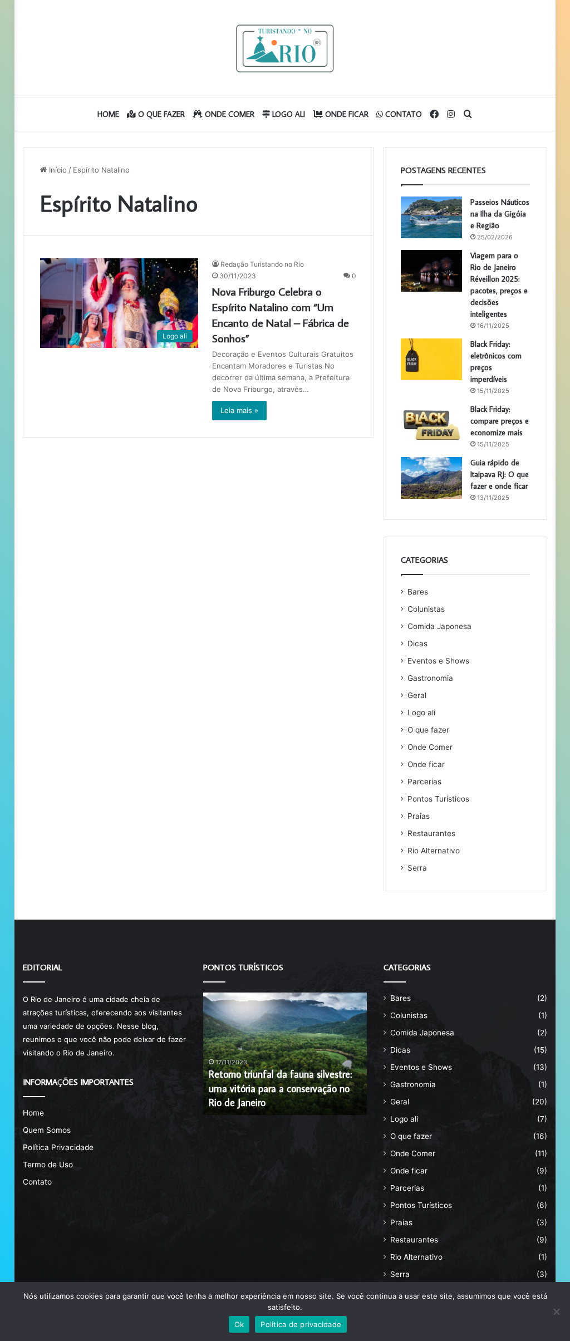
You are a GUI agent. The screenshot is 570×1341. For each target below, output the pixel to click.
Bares (417, 591)
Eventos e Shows (438, 660)
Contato (402, 114)
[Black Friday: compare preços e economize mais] (431, 424)
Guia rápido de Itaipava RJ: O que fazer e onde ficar (499, 474)
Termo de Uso (48, 1164)
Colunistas (426, 609)
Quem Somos (47, 1130)
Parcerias (424, 781)
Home (108, 114)
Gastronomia (430, 678)
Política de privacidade (301, 1324)
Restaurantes (431, 833)
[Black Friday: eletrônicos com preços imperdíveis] (431, 359)
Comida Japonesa (439, 626)
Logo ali (287, 114)
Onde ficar (345, 114)
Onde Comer (228, 114)
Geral (416, 695)
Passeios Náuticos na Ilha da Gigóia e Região (499, 213)
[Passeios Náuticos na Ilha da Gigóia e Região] (431, 217)
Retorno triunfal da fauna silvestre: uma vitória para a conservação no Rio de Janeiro (280, 1088)
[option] (285, 1054)
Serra (417, 867)
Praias (418, 816)
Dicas (417, 643)
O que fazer (160, 114)
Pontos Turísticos (438, 798)
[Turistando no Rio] (285, 48)
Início (57, 169)
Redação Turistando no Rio (262, 264)
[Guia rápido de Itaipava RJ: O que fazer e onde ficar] (431, 478)
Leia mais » (239, 410)
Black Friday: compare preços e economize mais (499, 421)
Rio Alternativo (433, 850)
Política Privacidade (58, 1147)
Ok (239, 1324)
